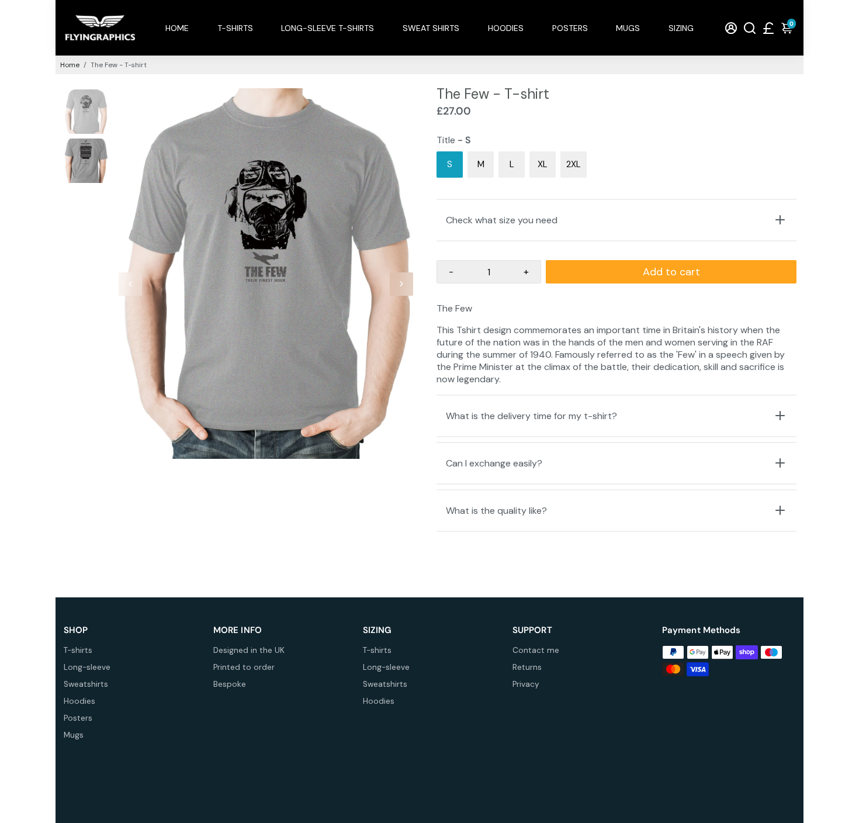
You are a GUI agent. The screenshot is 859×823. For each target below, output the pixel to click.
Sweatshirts (86, 684)
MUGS (628, 28)
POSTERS (570, 28)
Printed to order (244, 667)
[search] (750, 28)
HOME (177, 28)
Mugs (74, 735)
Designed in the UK (249, 650)
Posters (78, 718)
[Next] (401, 284)
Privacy (525, 684)
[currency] (768, 28)
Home (69, 65)
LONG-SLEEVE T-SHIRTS (327, 28)
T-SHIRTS (235, 28)
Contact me (535, 650)
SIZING (681, 28)
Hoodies (79, 701)
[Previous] (130, 284)
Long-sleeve (87, 667)
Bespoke (229, 684)
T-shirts (78, 650)
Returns (527, 667)
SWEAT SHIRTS (431, 28)
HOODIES (506, 28)
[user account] (731, 28)
